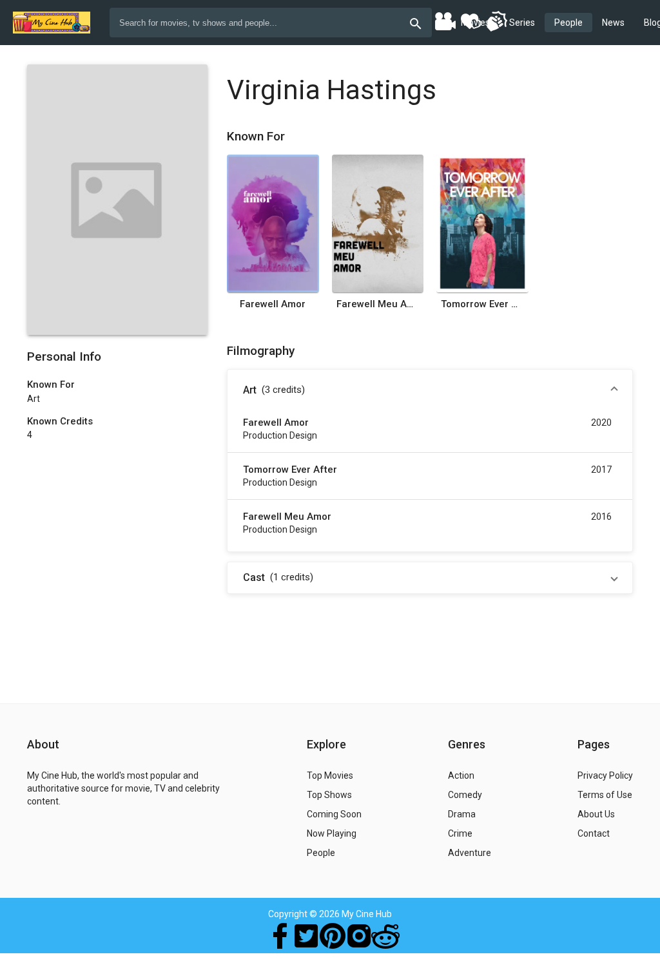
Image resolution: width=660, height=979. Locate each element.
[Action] (496, 20)
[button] (430, 390)
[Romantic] (470, 20)
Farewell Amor (273, 304)
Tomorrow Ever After (482, 304)
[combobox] (271, 22)
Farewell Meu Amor (377, 304)
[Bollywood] (445, 20)
